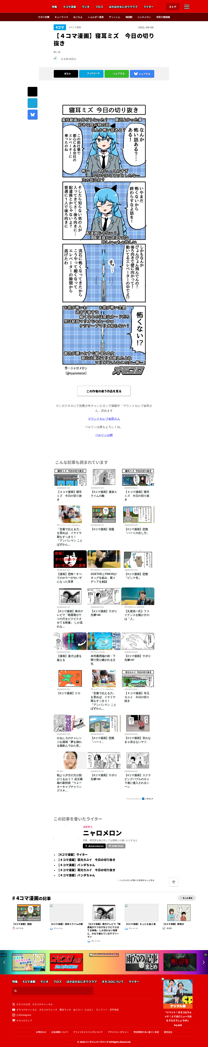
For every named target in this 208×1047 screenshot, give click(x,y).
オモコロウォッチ (48, 1009)
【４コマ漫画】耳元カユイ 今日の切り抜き (86, 860)
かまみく (89, 1009)
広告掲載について (59, 1032)
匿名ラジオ (65, 1009)
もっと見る (188, 897)
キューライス (61, 17)
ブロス (99, 7)
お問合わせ (41, 1032)
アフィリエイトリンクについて (88, 1032)
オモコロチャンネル (42, 1004)
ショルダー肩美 (96, 17)
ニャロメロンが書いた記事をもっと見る (136, 880)
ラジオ (86, 7)
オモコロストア (24, 1020)
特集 (54, 7)
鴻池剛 (128, 17)
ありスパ (77, 1009)
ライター (148, 7)
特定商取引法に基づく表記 (146, 1032)
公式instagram (23, 1014)
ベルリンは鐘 (104, 435)
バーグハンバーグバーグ (97, 1041)
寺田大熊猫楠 (163, 17)
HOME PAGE (117, 846)
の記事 (31, 898)
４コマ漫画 (69, 7)
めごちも (78, 17)
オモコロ (29, 6)
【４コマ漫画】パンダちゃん (76, 865)
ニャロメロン (144, 17)
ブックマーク (93, 73)
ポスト (67, 73)
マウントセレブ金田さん (104, 418)
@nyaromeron (96, 846)
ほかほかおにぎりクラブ (123, 7)
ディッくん (114, 17)
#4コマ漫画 (75, 27)
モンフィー (101, 1009)
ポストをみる (66, 65)
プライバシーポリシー (118, 1032)
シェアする (118, 73)
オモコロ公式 (23, 1004)
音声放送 (114, 1009)
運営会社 (168, 1032)
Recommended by (134, 798)
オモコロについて (113, 982)
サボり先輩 (43, 17)
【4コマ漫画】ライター (72, 854)
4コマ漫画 (29, 982)
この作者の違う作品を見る (104, 391)
